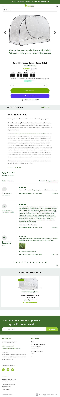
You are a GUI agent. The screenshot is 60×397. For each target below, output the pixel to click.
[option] (30, 34)
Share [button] (40, 193)
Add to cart (30, 91)
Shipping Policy (6, 387)
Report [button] (36, 193)
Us (31, 356)
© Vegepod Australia (7, 394)
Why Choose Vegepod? (38, 344)
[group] (10, 173)
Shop (32, 342)
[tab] (15, 107)
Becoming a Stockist (37, 351)
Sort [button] (3, 181)
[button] (30, 66)
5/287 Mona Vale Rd (8, 346)
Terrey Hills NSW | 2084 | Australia (11, 348)
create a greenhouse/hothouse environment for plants (30, 134)
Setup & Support (36, 346)
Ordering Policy (6, 382)
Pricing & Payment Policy (9, 379)
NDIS (32, 353)
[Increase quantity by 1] (44, 85)
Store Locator (35, 349)
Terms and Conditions (8, 384)
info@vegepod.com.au (8, 365)
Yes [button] (33, 193)
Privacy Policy (6, 389)
